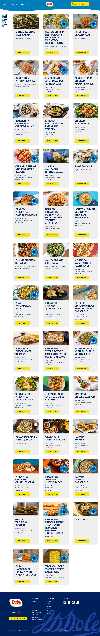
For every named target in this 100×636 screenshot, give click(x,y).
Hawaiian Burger (80, 438)
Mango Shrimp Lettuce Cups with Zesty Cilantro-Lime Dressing (54, 37)
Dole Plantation (36, 617)
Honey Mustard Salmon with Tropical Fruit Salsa (85, 213)
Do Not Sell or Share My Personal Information (78, 633)
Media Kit (49, 611)
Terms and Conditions (85, 630)
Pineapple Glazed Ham (82, 33)
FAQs (48, 608)
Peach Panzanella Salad (23, 305)
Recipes (15, 4)
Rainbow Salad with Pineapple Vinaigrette (84, 351)
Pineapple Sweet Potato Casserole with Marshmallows (55, 353)
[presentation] (26, 21)
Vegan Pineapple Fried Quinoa (26, 438)
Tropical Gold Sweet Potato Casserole (55, 569)
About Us (24, 4)
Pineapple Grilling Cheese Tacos (53, 479)
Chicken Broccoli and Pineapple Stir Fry (54, 125)
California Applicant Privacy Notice (43, 630)
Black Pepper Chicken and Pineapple (84, 80)
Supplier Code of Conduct (57, 633)
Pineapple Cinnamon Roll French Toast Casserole (84, 307)
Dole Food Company (37, 619)
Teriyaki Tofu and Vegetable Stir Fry (54, 396)
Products (6, 4)
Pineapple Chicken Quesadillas (53, 305)
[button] (92, 4)
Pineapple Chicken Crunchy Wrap (25, 479)
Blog (33, 606)
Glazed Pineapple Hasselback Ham (26, 211)
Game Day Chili (84, 166)
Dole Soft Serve (36, 615)
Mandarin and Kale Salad (54, 261)
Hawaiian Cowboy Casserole (81, 479)
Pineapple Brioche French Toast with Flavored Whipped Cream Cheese (55, 526)
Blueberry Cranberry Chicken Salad (24, 123)
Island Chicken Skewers (25, 261)
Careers (48, 606)
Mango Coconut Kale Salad (26, 33)
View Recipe (22, 53)
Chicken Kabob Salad (83, 122)
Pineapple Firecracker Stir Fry (23, 351)
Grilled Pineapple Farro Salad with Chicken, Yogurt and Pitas (54, 216)
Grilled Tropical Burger (21, 522)
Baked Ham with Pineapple (25, 79)
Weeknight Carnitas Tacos (55, 438)
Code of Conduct (44, 633)
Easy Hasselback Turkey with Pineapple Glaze (25, 570)
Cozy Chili (81, 519)
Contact (48, 613)
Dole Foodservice (36, 612)
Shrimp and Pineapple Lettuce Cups (24, 396)
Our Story (49, 601)
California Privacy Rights (61, 630)
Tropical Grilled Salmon (85, 395)
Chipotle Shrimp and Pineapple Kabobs (26, 169)
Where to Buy (81, 4)
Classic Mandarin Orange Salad (54, 169)
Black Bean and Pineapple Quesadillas (54, 80)
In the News (49, 603)
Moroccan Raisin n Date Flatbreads (83, 262)
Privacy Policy (73, 630)
